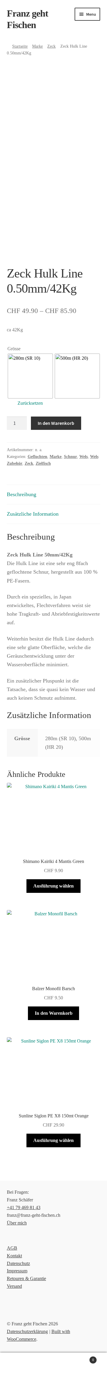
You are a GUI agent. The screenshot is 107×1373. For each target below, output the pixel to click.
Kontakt (14, 1255)
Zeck (51, 46)
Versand (14, 1286)
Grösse (14, 348)
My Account (18, 1363)
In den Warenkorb (56, 423)
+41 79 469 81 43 (23, 1207)
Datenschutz (18, 1263)
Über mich (17, 1222)
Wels (83, 456)
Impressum (17, 1270)
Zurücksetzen (30, 403)
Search (53, 1363)
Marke (37, 46)
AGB (12, 1248)
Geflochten (37, 456)
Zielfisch (43, 463)
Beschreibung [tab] (21, 494)
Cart (82, 1358)
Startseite (20, 46)
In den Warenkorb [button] (54, 1013)
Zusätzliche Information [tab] (33, 514)
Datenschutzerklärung (27, 1331)
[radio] (30, 376)
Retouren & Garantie (26, 1278)
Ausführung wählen (53, 885)
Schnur (70, 456)
